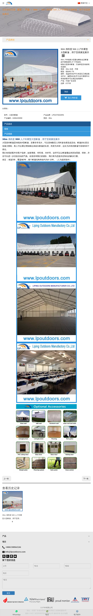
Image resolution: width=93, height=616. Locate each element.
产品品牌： (47, 115)
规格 (6, 129)
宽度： (46, 118)
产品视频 (8, 134)
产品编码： (8, 118)
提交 (8, 593)
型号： (6, 115)
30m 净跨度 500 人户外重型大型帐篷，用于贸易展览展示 (12, 517)
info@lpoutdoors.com (15, 552)
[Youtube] (15, 556)
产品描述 (8, 124)
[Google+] (7, 556)
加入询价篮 (73, 98)
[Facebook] (3, 556)
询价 (66, 92)
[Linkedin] (11, 556)
